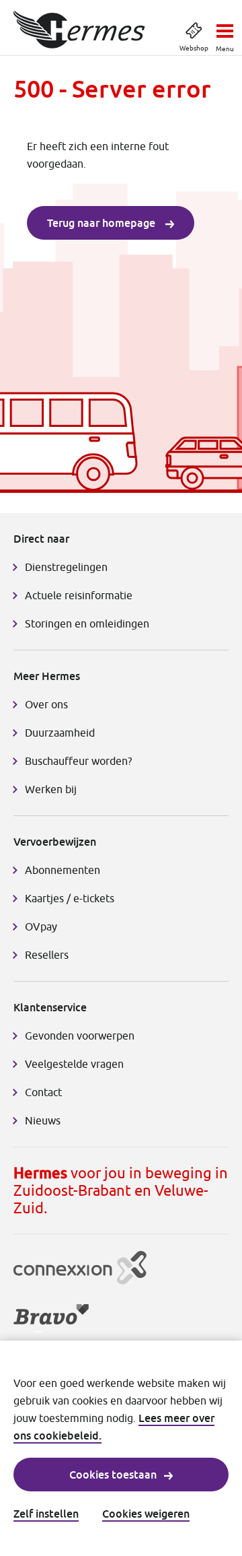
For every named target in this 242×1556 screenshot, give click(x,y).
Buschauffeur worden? (78, 761)
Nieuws (43, 1120)
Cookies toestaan (113, 1474)
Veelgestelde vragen (74, 1064)
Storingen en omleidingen (87, 623)
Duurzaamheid (60, 732)
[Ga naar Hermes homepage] (79, 29)
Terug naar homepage (102, 223)
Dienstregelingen (66, 567)
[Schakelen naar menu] (225, 27)
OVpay (41, 926)
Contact (43, 1092)
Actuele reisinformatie (78, 595)
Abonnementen (62, 870)
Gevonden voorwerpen (79, 1035)
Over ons (46, 704)
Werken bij (51, 789)
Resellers (47, 955)
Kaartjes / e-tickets (69, 898)
